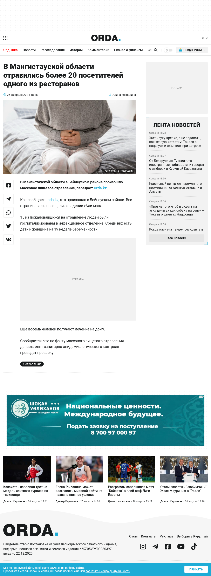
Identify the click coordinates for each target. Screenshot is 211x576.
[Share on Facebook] (8, 185)
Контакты (148, 536)
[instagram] (143, 548)
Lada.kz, (52, 200)
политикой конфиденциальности (108, 571)
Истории (76, 50)
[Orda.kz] (30, 540)
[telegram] (155, 548)
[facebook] (167, 548)
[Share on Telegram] (8, 199)
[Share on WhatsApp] (8, 212)
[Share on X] (8, 226)
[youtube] (181, 548)
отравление (33, 364)
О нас (133, 536)
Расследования (53, 50)
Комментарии (98, 50)
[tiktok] (194, 548)
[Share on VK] (8, 239)
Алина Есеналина (124, 94)
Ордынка (10, 50)
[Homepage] (106, 38)
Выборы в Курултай (192, 536)
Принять (196, 569)
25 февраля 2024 (18, 94)
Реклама (166, 536)
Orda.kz (100, 188)
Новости (29, 50)
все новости (177, 238)
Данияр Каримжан (14, 501)
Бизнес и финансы (128, 50)
